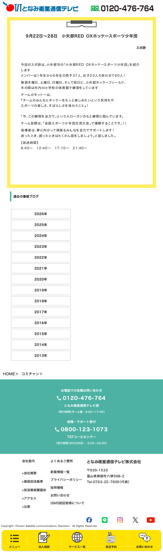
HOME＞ (10, 374)
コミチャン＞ (32, 374)
